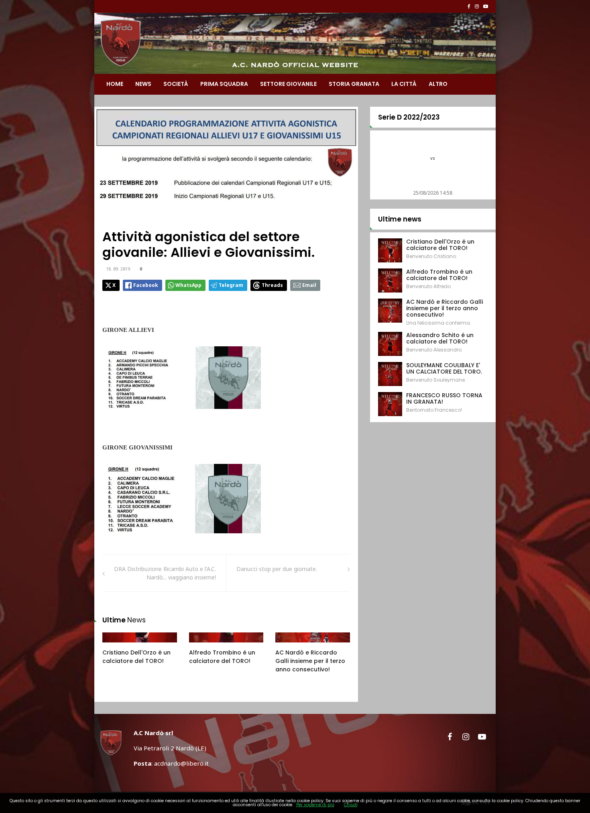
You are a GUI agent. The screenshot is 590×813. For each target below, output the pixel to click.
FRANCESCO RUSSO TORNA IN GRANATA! (444, 398)
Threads (272, 285)
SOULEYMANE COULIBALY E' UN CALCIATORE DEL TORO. (444, 368)
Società (175, 84)
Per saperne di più (315, 805)
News (143, 84)
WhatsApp (188, 285)
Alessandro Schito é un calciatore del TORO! (440, 338)
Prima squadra (224, 84)
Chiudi (351, 805)
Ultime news (399, 219)
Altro (438, 84)
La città (404, 84)
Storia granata (354, 84)
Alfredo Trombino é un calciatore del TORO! (222, 656)
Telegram (231, 285)
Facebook (145, 285)
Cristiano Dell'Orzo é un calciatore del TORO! (136, 656)
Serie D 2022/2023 (409, 117)
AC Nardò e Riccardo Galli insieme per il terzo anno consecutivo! (310, 660)
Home (114, 84)
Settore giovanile (288, 84)
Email (309, 285)
